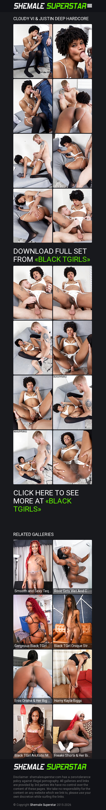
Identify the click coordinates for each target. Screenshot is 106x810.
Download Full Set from (51, 255)
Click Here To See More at (46, 500)
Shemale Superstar (43, 805)
